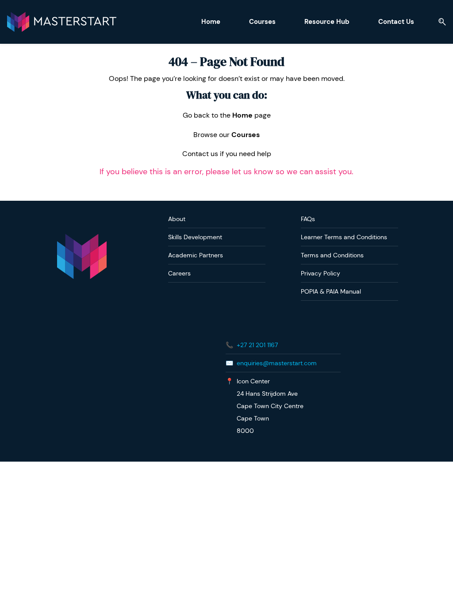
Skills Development (195, 237)
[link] (82, 238)
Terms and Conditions (332, 255)
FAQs (308, 219)
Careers (179, 273)
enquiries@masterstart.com (277, 363)
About (176, 219)
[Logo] (61, 22)
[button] (439, 22)
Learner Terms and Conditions (344, 237)
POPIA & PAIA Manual (331, 291)
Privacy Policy (320, 273)
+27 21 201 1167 (257, 345)
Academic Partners (195, 255)
